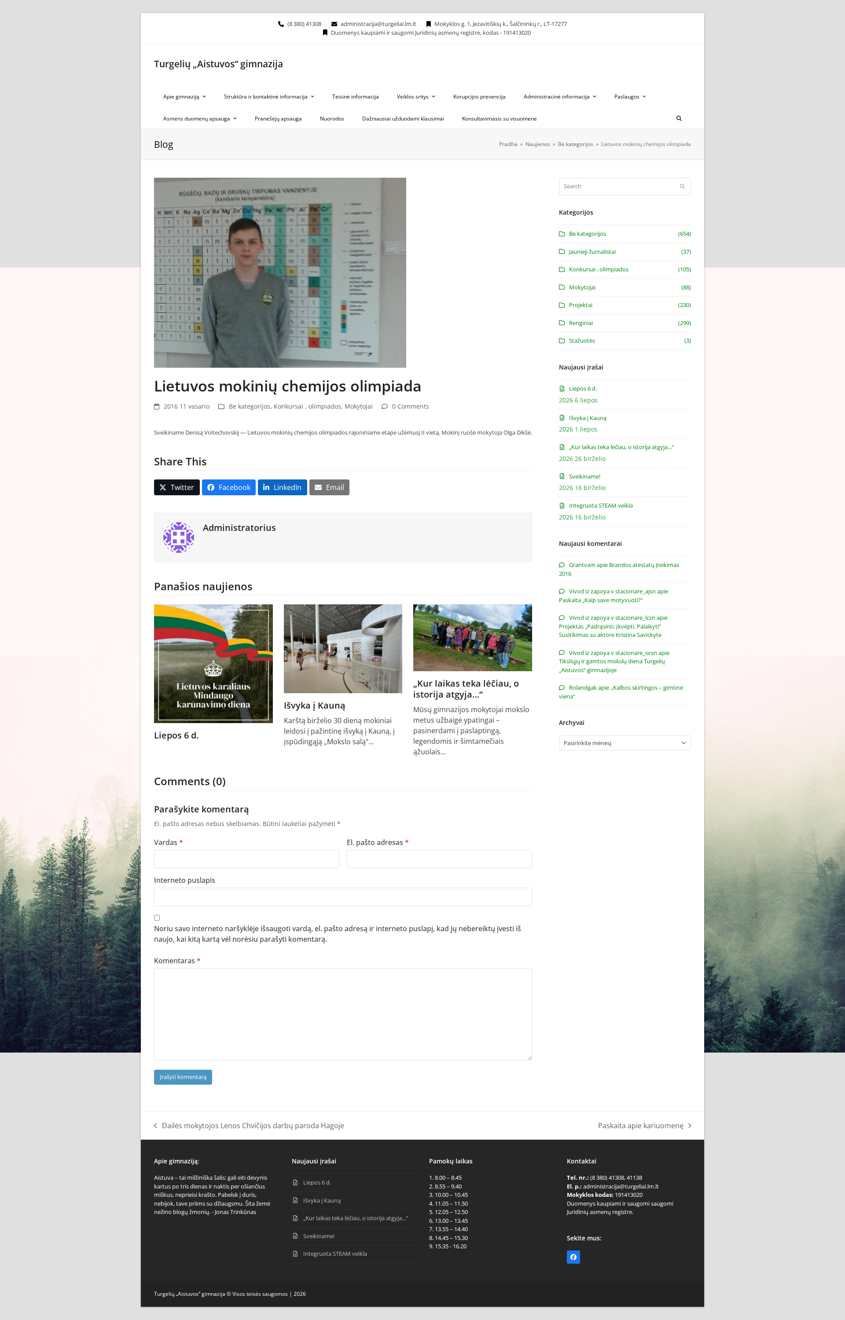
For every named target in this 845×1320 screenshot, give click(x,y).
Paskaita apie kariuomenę (640, 1126)
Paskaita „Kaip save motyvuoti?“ (601, 600)
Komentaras (177, 960)
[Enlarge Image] (280, 272)
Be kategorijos (249, 406)
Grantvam (582, 565)
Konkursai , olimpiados (307, 406)
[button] (679, 118)
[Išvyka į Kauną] (343, 648)
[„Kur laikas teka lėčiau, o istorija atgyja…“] (472, 637)
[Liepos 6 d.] (213, 663)
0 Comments (410, 406)
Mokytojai (359, 406)
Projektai (580, 305)
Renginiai (581, 323)
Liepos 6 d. (176, 735)
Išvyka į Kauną (314, 705)
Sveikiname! (584, 476)
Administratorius (239, 528)
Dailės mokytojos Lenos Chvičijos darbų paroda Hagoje (249, 1126)
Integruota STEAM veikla (601, 505)
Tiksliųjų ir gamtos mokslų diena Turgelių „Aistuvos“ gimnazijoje (612, 665)
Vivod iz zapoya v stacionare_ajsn (612, 591)
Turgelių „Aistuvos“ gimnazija (218, 64)
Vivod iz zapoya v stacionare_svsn (613, 653)
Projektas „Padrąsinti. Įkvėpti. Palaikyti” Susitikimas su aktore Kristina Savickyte (610, 630)
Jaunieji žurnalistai (592, 252)
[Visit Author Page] (178, 537)
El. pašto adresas (378, 842)
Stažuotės (582, 340)
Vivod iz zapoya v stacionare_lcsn (612, 618)
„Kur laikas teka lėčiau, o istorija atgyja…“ (466, 688)
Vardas (168, 842)
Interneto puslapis (184, 880)
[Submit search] (682, 186)
